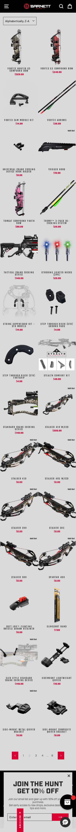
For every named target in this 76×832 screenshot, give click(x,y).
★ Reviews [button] (20, 820)
